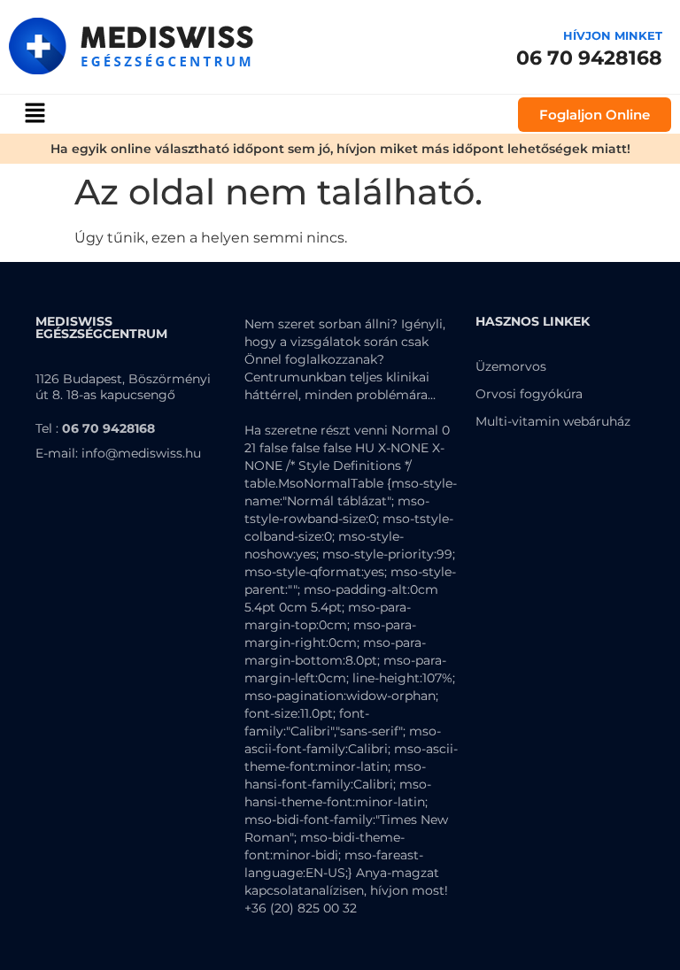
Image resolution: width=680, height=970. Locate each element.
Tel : (95, 428)
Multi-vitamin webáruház (552, 421)
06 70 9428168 (589, 58)
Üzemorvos (510, 366)
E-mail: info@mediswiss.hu (118, 453)
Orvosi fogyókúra (529, 394)
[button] (34, 114)
